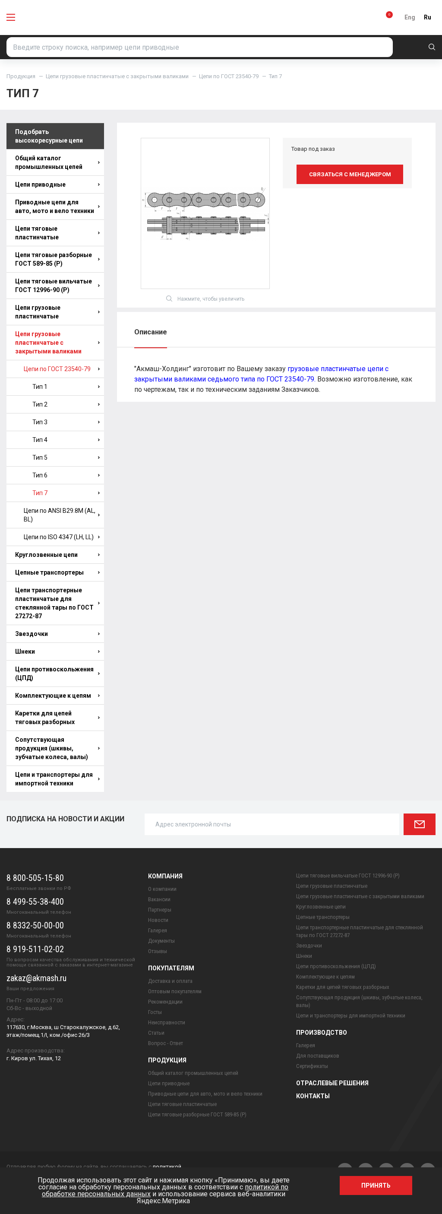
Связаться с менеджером (350, 174)
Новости (158, 920)
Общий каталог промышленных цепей (48, 162)
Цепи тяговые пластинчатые (37, 233)
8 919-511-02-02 (35, 949)
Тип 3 (39, 422)
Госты (155, 1012)
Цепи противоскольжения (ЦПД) (54, 673)
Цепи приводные (40, 184)
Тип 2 (39, 404)
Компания (165, 876)
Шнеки (25, 651)
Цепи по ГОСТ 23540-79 (229, 76)
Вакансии (159, 899)
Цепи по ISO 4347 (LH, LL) (59, 537)
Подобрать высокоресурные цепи (49, 136)
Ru (427, 17)
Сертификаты (312, 1066)
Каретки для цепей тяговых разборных (45, 717)
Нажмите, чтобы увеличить (210, 299)
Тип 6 (39, 475)
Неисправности (166, 1022)
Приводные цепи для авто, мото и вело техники (54, 206)
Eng (409, 17)
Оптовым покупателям (175, 991)
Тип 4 (39, 439)
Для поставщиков (317, 1055)
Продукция (20, 76)
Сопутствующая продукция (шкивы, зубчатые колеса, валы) (51, 748)
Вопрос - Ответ (165, 1043)
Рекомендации (165, 1001)
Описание (150, 332)
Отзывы (157, 951)
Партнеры (159, 909)
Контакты (313, 1096)
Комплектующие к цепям (53, 695)
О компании (162, 889)
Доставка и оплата (170, 981)
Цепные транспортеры (49, 572)
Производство (321, 1032)
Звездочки (31, 633)
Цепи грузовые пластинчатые (37, 312)
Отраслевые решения (332, 1083)
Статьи (156, 1033)
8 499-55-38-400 (35, 901)
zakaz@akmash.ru (36, 978)
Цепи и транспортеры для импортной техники (54, 779)
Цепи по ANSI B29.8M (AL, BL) (59, 515)
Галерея (157, 930)
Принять (376, 1185)
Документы (161, 941)
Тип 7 (39, 492)
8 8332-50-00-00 (35, 925)
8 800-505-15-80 (35, 878)
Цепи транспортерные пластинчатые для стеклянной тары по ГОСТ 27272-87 (54, 603)
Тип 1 (39, 386)
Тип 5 (39, 457)
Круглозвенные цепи (46, 554)
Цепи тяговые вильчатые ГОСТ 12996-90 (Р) (53, 285)
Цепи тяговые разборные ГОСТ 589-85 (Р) (53, 259)
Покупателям (171, 968)
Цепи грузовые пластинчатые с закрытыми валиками (117, 76)
